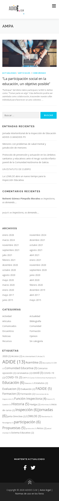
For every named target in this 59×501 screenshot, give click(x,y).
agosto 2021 (36, 250)
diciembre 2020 (10, 264)
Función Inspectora (30, 398)
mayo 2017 (8, 294)
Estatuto (29, 383)
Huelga (35, 404)
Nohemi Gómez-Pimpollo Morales (21, 198)
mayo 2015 (35, 299)
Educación (13, 382)
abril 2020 (34, 280)
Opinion (33, 336)
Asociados (48, 363)
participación (27, 422)
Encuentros (8, 331)
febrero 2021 (9, 259)
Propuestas (13, 427)
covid (38, 373)
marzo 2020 (8, 284)
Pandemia (47, 416)
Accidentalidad (30, 356)
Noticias (6, 336)
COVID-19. (14, 377)
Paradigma (7, 423)
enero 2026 (8, 234)
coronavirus (24, 372)
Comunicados (9, 326)
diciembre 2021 (37, 239)
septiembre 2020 (38, 269)
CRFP (26, 378)
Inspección (26, 409)
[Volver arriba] (29, 482)
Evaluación (28, 388)
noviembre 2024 (38, 234)
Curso (33, 378)
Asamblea (34, 362)
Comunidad (39, 73)
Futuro (51, 399)
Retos (42, 428)
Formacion (11, 393)
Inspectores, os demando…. (25, 212)
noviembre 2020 (38, 264)
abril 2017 (34, 294)
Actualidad (9, 73)
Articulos (24, 73)
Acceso (16, 356)
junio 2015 (7, 299)
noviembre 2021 (10, 245)
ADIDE (13, 362)
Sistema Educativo (22, 432)
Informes (46, 405)
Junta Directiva (16, 416)
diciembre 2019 (37, 289)
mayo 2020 (8, 280)
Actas (41, 356)
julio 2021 (7, 255)
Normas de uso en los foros (29, 493)
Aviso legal (45, 489)
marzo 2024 (8, 239)
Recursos (7, 341)
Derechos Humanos (46, 378)
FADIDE (44, 388)
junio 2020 (35, 275)
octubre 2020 (9, 269)
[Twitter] (33, 467)
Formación (35, 331)
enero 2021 (35, 259)
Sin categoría (36, 341)
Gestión (6, 405)
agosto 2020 (8, 275)
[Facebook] (25, 467)
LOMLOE (33, 416)
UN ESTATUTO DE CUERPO (16, 169)
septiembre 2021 (11, 250)
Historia (20, 404)
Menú (53, 6)
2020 (6, 356)
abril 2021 (34, 255)
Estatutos (41, 383)
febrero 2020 (36, 284)
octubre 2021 (36, 245)
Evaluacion (11, 389)
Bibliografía (35, 321)
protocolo (31, 428)
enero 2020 (8, 289)
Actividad (6, 316)
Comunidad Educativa (21, 368)
